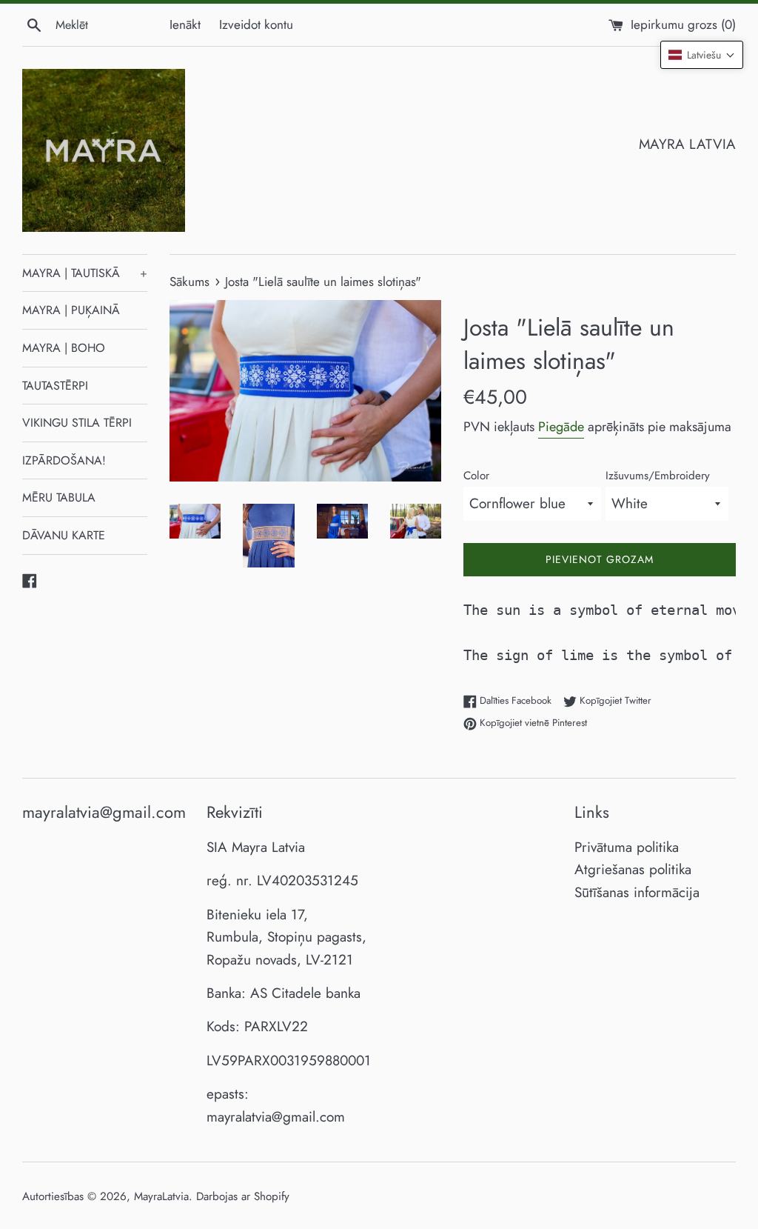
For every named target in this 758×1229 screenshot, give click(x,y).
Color (476, 475)
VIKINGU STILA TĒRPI (77, 422)
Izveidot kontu (256, 24)
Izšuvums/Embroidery (658, 475)
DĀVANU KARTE (63, 535)
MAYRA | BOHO (63, 347)
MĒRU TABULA (58, 497)
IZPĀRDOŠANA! (64, 460)
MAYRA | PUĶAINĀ (71, 310)
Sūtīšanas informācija (637, 892)
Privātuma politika (626, 847)
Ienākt (185, 24)
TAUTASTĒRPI (55, 385)
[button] (701, 54)
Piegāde (561, 426)
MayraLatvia (161, 1196)
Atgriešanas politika (632, 869)
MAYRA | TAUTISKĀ (84, 273)
